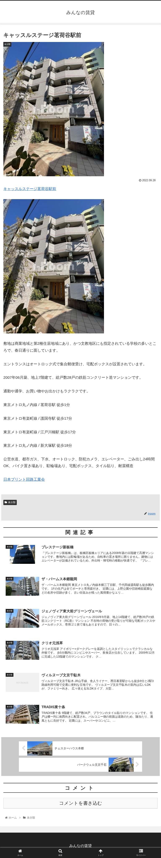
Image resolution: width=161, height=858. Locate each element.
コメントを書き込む (80, 803)
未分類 (12, 502)
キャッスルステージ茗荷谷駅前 (29, 189)
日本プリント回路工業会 (24, 479)
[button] (148, 538)
